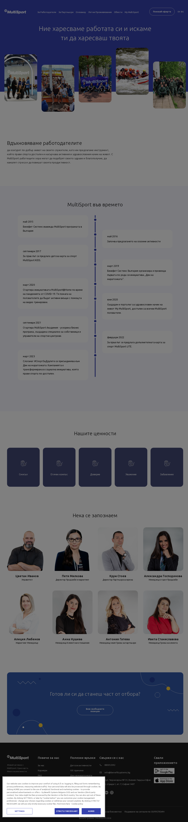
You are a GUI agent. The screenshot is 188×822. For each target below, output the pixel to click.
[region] (53, 796)
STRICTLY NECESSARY (67, 811)
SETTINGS (20, 811)
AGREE (91, 811)
